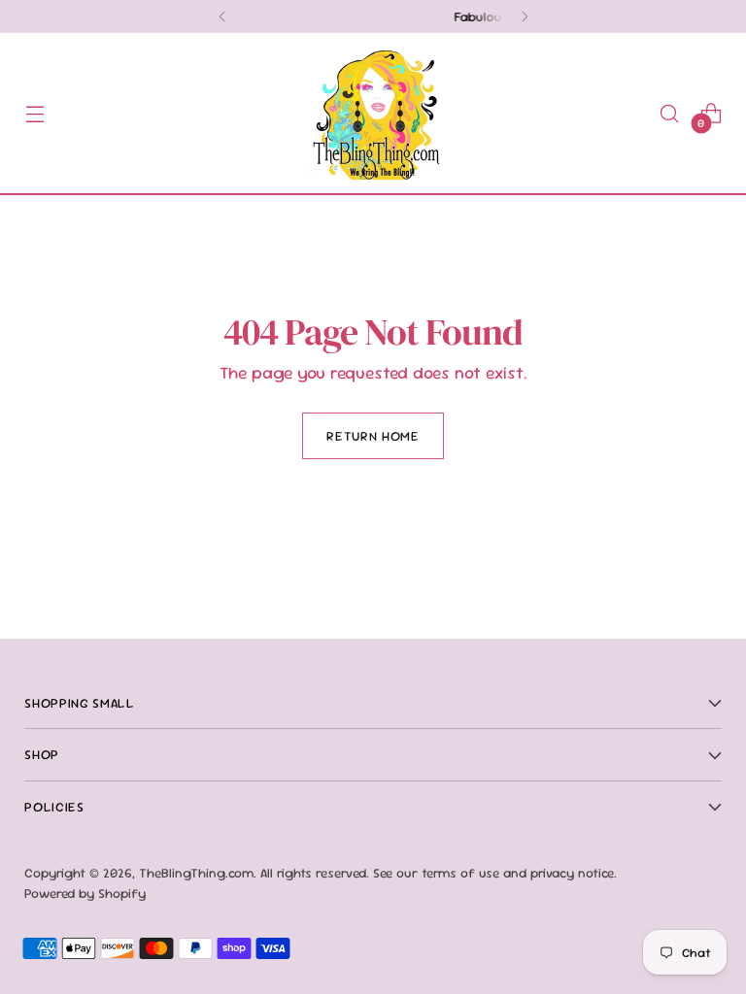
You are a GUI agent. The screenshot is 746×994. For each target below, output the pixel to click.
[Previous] (222, 16)
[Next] (524, 16)
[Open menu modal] (34, 113)
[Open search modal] (670, 113)
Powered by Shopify (85, 893)
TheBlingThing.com (196, 872)
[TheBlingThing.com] (373, 113)
